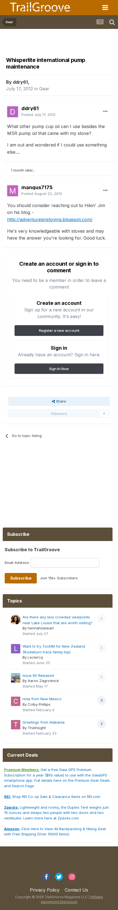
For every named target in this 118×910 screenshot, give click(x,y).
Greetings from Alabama (43, 722)
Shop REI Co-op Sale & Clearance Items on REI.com (52, 796)
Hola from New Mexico (42, 699)
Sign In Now (59, 368)
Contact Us (76, 890)
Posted (38, 114)
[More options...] (105, 111)
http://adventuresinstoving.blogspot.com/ (49, 219)
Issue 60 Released (38, 675)
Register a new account (59, 330)
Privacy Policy (45, 890)
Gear (44, 88)
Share (60, 401)
